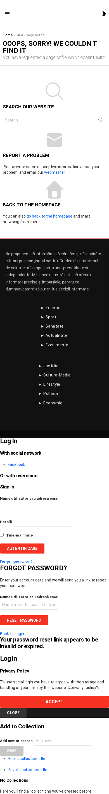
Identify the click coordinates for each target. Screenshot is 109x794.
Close (13, 712)
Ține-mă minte (19, 535)
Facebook (16, 464)
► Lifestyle (49, 384)
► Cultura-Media (54, 375)
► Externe (51, 308)
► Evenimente (54, 345)
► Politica (48, 393)
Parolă (6, 522)
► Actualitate (54, 335)
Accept (54, 701)
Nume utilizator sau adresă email (30, 498)
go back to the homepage (49, 216)
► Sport (48, 317)
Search (100, 121)
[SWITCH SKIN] (104, 13)
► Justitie (48, 366)
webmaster (54, 172)
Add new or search (17, 741)
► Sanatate (52, 326)
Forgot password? (16, 562)
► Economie (50, 403)
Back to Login (12, 633)
